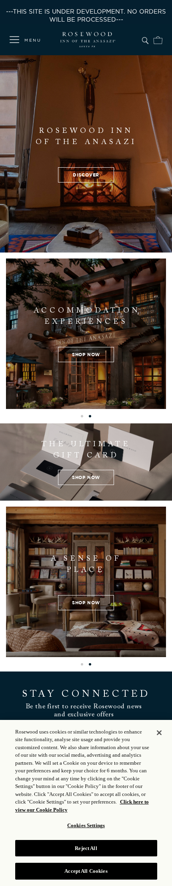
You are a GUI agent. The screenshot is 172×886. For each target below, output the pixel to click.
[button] (82, 416)
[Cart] (158, 39)
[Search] (145, 39)
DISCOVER (86, 174)
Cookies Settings (86, 825)
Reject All (86, 848)
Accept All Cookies (85, 871)
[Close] (159, 733)
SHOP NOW (86, 354)
